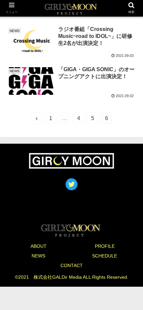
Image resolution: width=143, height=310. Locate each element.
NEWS (38, 255)
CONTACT (72, 265)
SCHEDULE (104, 255)
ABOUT (39, 246)
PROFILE (105, 246)
